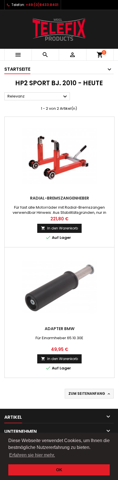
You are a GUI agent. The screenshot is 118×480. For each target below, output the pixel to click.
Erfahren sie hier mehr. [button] (32, 455)
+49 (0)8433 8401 (42, 4)
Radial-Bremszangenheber (59, 198)
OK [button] (59, 469)
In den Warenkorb (59, 228)
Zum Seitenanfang (89, 393)
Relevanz (37, 96)
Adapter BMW (59, 328)
